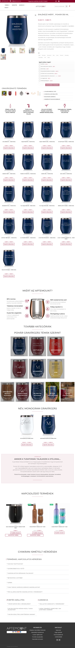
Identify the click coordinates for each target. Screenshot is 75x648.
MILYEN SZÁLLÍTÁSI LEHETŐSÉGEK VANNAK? (21, 614)
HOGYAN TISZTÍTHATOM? (15, 564)
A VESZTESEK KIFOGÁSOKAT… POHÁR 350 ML (47, 237)
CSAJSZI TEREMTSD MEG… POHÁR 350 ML (47, 141)
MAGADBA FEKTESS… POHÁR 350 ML (9, 205)
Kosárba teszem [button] (59, 532)
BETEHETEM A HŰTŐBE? (15, 578)
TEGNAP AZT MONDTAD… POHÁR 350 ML (28, 173)
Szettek (38, 525)
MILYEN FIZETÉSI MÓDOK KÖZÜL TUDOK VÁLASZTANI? (20, 609)
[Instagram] (56, 1)
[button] (35, 15)
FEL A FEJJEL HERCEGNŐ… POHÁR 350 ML (47, 205)
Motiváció (9, 140)
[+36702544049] (0, 1)
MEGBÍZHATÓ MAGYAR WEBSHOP (52, 99)
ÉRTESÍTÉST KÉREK (13, 535)
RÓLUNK (6, 7)
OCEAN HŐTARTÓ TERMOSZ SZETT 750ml (59, 526)
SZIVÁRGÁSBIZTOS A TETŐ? (16, 568)
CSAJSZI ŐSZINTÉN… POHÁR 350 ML (28, 141)
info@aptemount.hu (16, 1)
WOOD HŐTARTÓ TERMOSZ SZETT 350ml (37, 526)
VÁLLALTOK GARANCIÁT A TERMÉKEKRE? (52, 604)
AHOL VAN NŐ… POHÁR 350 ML (66, 173)
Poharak (15, 525)
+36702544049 (5, 1)
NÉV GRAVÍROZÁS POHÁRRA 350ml (26, 438)
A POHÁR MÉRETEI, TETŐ (50, 91)
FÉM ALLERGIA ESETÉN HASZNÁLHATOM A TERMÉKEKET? (25, 592)
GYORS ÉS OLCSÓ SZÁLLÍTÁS (51, 94)
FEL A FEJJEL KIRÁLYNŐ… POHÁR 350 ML (28, 205)
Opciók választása (9, 148)
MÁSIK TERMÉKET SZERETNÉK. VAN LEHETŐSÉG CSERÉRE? (50, 609)
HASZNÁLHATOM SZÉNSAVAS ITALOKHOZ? (20, 573)
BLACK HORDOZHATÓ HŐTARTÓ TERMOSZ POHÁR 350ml (15, 527)
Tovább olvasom (15, 532)
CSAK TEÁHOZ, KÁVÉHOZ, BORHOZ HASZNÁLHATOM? (24, 587)
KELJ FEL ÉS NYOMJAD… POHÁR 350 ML (9, 269)
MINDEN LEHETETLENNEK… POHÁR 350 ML (66, 205)
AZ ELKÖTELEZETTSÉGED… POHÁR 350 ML (66, 141)
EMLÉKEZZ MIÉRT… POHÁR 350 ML (9, 173)
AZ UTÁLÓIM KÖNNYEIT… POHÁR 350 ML (28, 237)
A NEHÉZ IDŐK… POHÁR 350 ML (47, 173)
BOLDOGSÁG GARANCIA (49, 96)
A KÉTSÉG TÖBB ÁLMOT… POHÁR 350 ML (9, 237)
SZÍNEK (10, 582)
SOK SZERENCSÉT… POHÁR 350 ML (9, 141)
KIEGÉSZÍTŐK (14, 5)
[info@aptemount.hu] (10, 1)
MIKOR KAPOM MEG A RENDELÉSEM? (19, 604)
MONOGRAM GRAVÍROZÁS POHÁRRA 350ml (48, 438)
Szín (39, 53)
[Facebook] (59, 1)
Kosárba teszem (52, 85)
